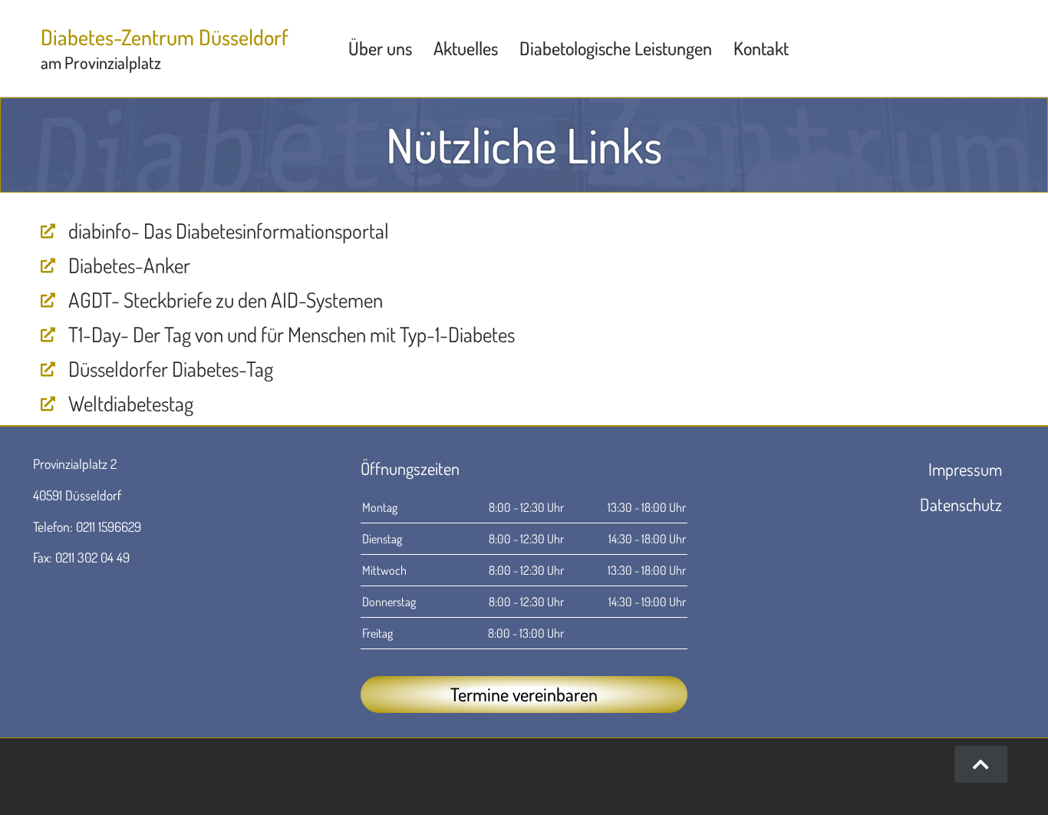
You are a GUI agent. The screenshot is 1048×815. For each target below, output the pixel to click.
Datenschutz (961, 504)
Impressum (965, 469)
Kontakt (761, 48)
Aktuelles (465, 48)
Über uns (380, 48)
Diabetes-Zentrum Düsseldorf (164, 37)
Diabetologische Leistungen (615, 48)
